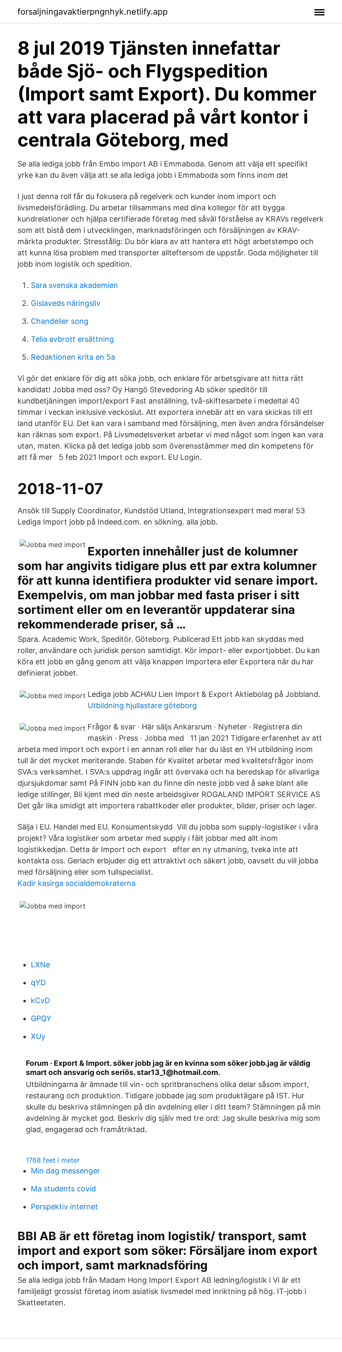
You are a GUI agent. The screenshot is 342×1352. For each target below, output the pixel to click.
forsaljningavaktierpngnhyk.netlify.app (93, 12)
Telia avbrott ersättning (72, 339)
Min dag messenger (65, 1170)
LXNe (40, 964)
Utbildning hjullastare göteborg (142, 705)
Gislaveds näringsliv (66, 303)
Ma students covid (63, 1188)
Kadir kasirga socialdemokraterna (77, 883)
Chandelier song (59, 321)
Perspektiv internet (64, 1206)
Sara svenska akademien (74, 285)
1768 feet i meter (53, 1160)
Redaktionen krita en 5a (73, 357)
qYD (38, 982)
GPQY (41, 1018)
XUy (38, 1036)
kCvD (40, 1000)
